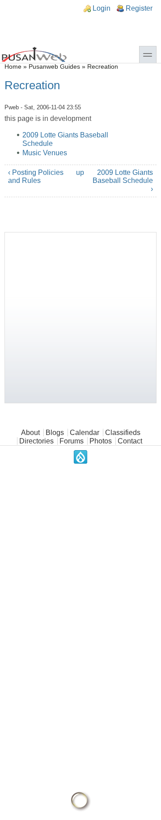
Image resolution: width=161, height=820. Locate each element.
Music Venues (44, 153)
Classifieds (122, 432)
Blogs (55, 432)
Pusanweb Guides (54, 66)
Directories (36, 441)
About (30, 432)
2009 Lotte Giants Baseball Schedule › (123, 181)
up (79, 172)
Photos (100, 441)
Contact (130, 441)
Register (139, 8)
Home (12, 66)
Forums (71, 441)
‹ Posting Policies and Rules (36, 176)
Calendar (84, 432)
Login (101, 8)
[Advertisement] (80, 317)
